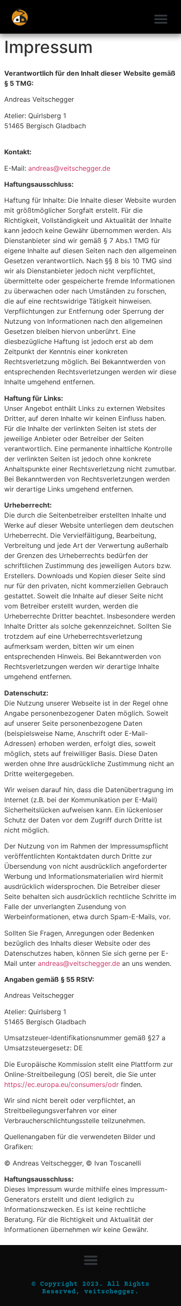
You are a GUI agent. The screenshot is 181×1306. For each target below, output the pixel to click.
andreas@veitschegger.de (69, 168)
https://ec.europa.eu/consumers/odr (61, 1084)
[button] (160, 18)
